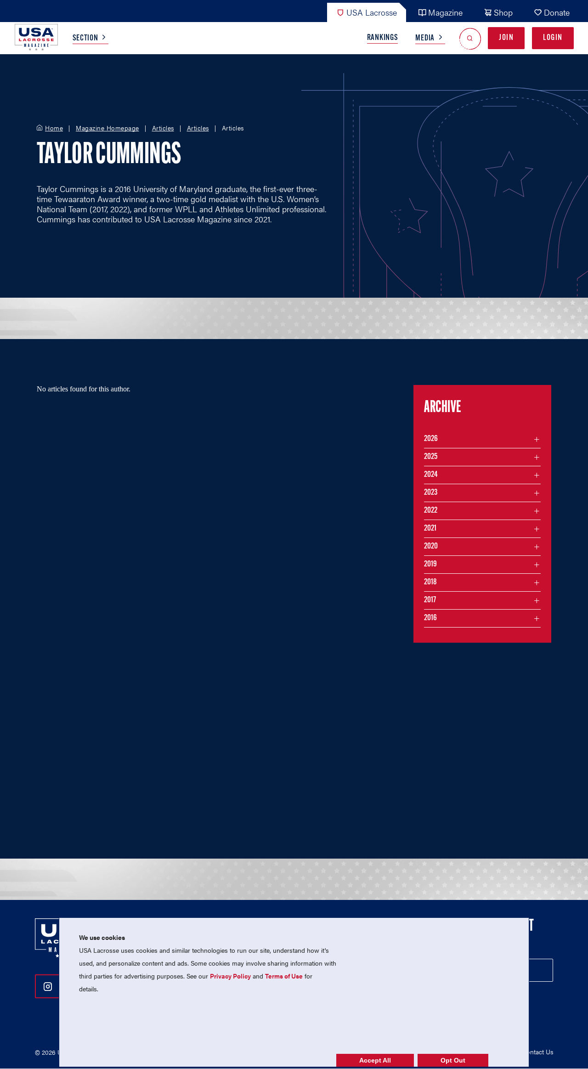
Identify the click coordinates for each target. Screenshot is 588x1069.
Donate (557, 12)
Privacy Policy (230, 975)
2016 (430, 618)
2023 (430, 493)
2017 (430, 600)
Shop (503, 12)
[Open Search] (470, 38)
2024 (431, 475)
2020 (431, 547)
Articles (163, 128)
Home (54, 128)
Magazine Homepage (107, 128)
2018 (430, 582)
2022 (430, 511)
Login (553, 38)
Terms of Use (284, 975)
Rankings (382, 38)
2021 (430, 529)
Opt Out (453, 1060)
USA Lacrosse (371, 12)
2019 (430, 564)
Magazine (445, 12)
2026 (431, 439)
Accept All (375, 1060)
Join (506, 38)
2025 (430, 457)
